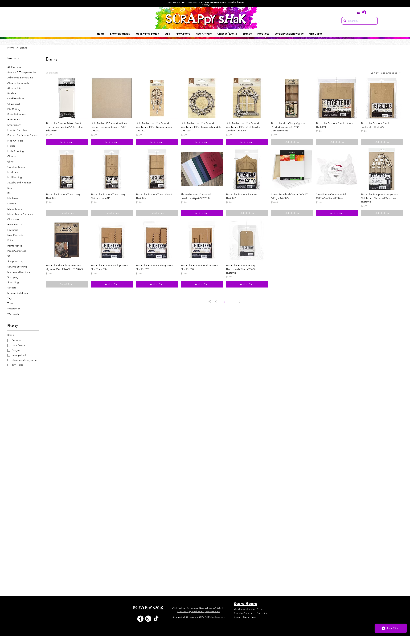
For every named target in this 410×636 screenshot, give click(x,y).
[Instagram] (148, 619)
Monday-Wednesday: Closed (249, 609)
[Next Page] (232, 301)
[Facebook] (140, 619)
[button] (358, 12)
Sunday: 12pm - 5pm (245, 617)
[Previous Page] (216, 301)
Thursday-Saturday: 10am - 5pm (251, 613)
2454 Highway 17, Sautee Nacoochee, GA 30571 (197, 607)
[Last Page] (239, 301)
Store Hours (245, 603)
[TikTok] (156, 619)
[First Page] (209, 301)
